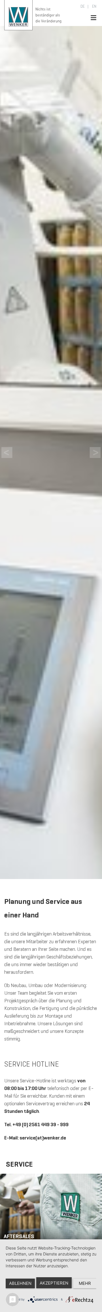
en (93, 6)
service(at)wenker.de (43, 1138)
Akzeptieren (54, 1283)
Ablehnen (20, 1283)
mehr (85, 1283)
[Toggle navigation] (93, 18)
